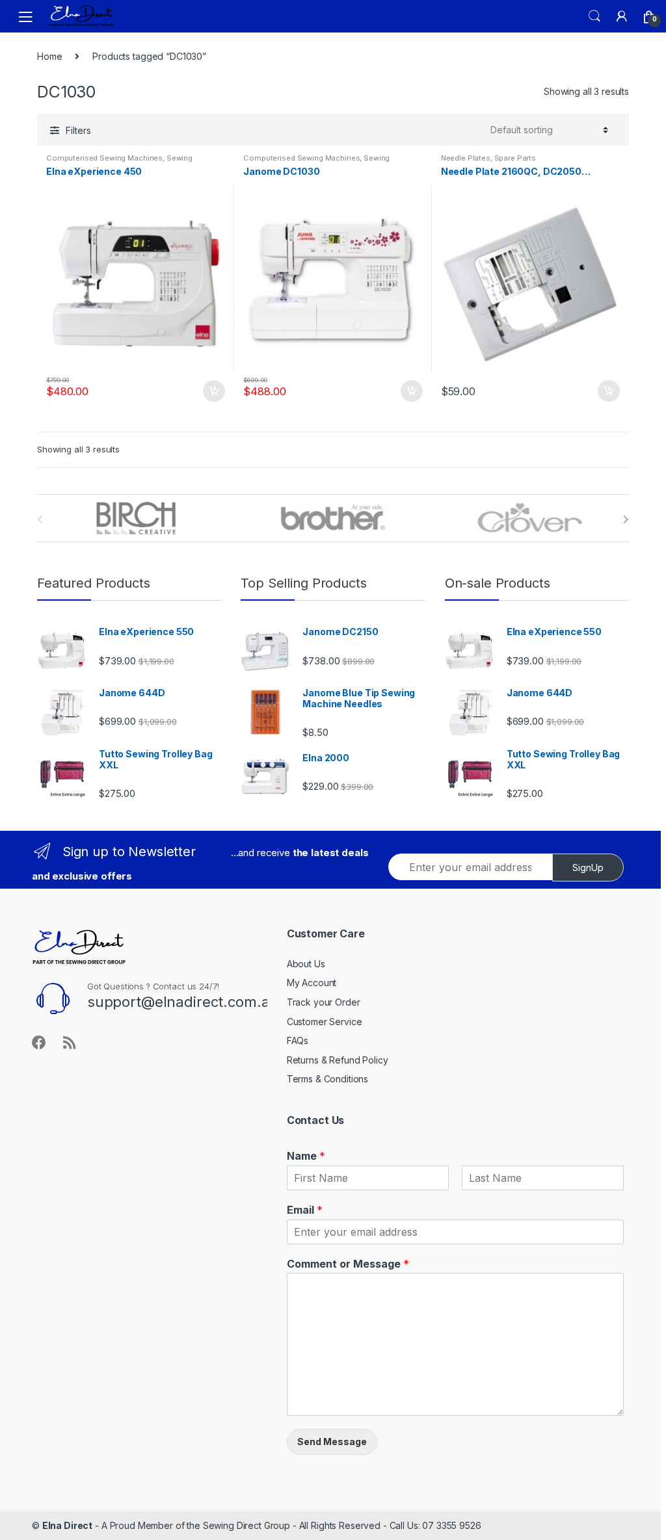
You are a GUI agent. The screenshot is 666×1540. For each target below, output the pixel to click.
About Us (306, 963)
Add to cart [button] (213, 391)
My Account (312, 982)
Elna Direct (67, 1525)
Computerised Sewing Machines (104, 158)
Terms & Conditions (327, 1078)
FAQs (297, 1040)
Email (305, 1209)
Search (594, 16)
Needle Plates (465, 158)
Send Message (332, 1441)
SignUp (588, 867)
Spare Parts (515, 158)
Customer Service (324, 1021)
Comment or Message (348, 1263)
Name (306, 1155)
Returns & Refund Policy (337, 1059)
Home (49, 56)
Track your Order (323, 1002)
